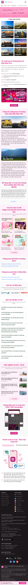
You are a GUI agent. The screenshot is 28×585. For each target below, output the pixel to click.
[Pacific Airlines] (15, 293)
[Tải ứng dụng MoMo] (10, 558)
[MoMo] (1, 5)
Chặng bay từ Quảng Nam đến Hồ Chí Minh (11, 264)
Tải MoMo (23, 583)
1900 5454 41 (8, 531)
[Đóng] (27, 583)
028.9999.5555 (4, 535)
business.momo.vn (9, 548)
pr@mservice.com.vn (8, 553)
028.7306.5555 (11, 533)
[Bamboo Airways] (5, 293)
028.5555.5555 (12, 535)
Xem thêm (13, 201)
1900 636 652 (11, 545)
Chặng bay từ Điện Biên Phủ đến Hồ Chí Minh (11, 279)
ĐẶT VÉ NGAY (14, 105)
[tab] (14, 19)
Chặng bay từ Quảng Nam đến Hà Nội (9, 266)
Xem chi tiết (14, 433)
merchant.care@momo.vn (9, 546)
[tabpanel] (14, 38)
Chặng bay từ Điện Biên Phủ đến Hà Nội (10, 277)
